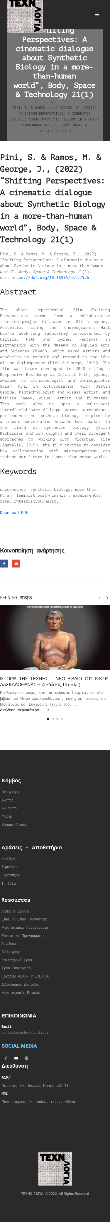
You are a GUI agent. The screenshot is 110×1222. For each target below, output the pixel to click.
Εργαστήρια (10, 875)
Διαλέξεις (8, 859)
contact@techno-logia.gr (25, 1032)
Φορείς (7, 816)
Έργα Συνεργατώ (15, 968)
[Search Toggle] (81, 14)
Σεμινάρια (9, 867)
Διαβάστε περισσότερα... (23, 710)
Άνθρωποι (9, 808)
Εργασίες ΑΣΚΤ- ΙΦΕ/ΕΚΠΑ (25, 976)
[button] (99, 597)
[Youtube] (16, 1058)
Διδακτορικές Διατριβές (20, 985)
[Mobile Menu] (97, 15)
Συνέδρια (8, 944)
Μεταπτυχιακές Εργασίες (21, 993)
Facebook (4, 564)
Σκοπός (7, 800)
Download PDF (14, 512)
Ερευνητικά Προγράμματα (22, 936)
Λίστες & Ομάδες (15, 911)
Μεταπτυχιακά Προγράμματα (24, 928)
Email (16, 564)
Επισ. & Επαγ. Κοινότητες (24, 919)
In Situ (8, 883)
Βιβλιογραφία (12, 952)
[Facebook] (5, 1058)
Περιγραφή (10, 792)
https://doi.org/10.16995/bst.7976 (52, 277)
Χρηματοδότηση (14, 825)
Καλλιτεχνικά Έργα (16, 960)
